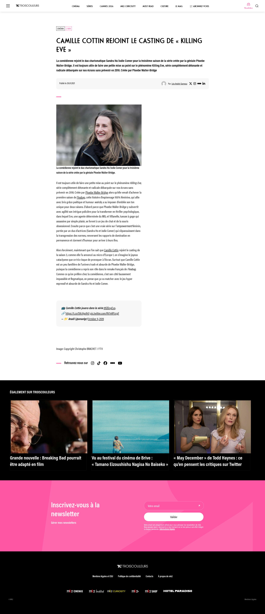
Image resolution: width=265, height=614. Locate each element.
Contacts (149, 576)
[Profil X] (190, 83)
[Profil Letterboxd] (199, 83)
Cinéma (76, 6)
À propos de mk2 (165, 576)
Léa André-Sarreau (179, 83)
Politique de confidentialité (129, 576)
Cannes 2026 (106, 6)
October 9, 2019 (96, 318)
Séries (90, 6)
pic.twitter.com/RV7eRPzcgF (104, 313)
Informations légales (167, 529)
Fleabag (81, 197)
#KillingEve (109, 308)
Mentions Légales (250, 599)
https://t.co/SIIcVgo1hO (78, 313)
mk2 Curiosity (128, 6)
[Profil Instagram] (195, 83)
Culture (164, 6)
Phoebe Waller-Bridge (96, 192)
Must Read (148, 6)
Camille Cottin (111, 250)
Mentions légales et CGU (102, 576)
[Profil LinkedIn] (204, 83)
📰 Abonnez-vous (199, 6)
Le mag (178, 6)
